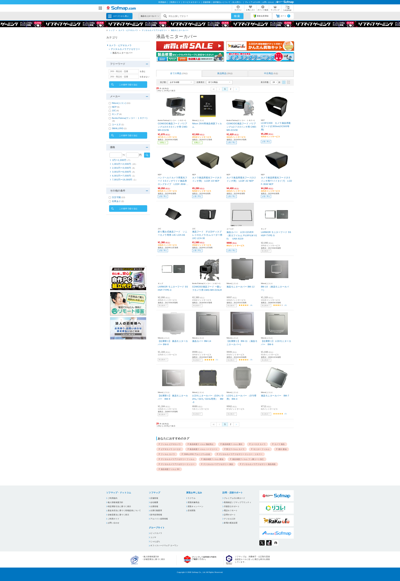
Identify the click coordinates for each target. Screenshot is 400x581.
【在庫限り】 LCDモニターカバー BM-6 (276, 343)
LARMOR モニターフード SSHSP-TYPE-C (173, 288)
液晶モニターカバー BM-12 (241, 286)
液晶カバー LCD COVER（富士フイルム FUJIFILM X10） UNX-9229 (242, 235)
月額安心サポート (232, 506)
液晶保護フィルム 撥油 (213, 459)
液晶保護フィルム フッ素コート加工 (248, 459)
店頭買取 (191, 510)
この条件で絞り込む (128, 84)
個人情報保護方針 (115, 502)
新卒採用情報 (156, 515)
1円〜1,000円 (121, 160)
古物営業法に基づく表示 (118, 515)
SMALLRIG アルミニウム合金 (197, 454)
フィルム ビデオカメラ (171, 444)
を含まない (144, 77)
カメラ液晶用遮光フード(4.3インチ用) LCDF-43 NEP (206, 179)
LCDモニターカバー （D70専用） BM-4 (242, 397)
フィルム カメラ (168, 454)
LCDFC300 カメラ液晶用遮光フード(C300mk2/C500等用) (276, 126)
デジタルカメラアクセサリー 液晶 (218, 464)
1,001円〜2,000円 (124, 164)
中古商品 (271, 73)
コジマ (153, 537)
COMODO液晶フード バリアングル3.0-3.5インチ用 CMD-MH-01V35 (173, 126)
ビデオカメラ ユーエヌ (171, 449)
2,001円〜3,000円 (124, 168)
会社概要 (154, 502)
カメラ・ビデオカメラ (128, 30)
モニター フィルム (261, 449)
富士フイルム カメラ (235, 449)
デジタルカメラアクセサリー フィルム (178, 459)
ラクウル (191, 498)
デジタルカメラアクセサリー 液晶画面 (259, 464)
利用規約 (162, 2)
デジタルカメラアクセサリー (154, 30)
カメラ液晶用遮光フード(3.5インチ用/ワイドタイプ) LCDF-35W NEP (276, 180)
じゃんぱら (155, 541)
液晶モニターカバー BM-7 (275, 395)
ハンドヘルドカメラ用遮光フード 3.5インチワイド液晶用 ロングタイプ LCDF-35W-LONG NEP (173, 181)
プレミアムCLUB (252, 2)
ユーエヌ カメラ (258, 444)
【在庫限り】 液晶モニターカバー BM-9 (173, 397)
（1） (217, 359)
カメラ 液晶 (279, 444)
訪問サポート (230, 515)
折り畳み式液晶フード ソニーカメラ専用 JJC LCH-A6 (172, 233)
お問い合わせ (268, 2)
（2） (285, 305)
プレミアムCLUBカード (234, 498)
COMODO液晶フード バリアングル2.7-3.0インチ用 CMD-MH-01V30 (242, 126)
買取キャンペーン (195, 506)
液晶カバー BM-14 (201, 341)
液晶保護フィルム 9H (170, 469)
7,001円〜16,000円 (124, 179)
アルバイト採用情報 (159, 519)
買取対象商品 (193, 502)
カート (284, 16)
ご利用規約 (112, 498)
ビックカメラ (156, 533)
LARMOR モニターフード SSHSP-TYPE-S (276, 234)
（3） (251, 359)
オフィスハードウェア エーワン (164, 545)
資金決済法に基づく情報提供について (124, 510)
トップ (112, 30)
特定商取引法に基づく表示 (119, 506)
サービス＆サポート (191, 2)
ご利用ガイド (174, 2)
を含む (142, 71)
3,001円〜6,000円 (124, 172)
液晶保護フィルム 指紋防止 (201, 444)
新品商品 (224, 73)
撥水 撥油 (282, 449)
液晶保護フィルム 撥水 (232, 444)
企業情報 (154, 506)
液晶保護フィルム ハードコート (203, 449)
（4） (251, 305)
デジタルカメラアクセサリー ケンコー (178, 464)
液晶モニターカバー (179, 30)
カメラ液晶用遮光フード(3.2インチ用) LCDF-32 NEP (241, 179)
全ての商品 (179, 73)
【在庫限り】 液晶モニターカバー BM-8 (173, 343)
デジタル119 (229, 519)
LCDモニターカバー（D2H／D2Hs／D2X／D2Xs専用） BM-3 (207, 398)
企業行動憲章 (156, 510)
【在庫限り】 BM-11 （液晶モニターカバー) (242, 343)
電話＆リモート (231, 510)
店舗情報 (207, 2)
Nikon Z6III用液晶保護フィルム (207, 125)
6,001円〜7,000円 (124, 175)
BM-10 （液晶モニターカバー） (275, 288)
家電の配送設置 (231, 523)
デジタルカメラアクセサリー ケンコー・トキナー (240, 454)
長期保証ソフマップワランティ (237, 502)
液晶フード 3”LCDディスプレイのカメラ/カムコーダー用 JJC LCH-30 (207, 234)
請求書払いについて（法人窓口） (227, 2)
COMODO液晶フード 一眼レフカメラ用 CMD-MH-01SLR (207, 288)
